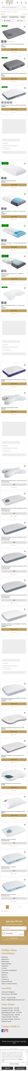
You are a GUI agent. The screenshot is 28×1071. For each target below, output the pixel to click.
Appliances (5, 959)
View (14, 484)
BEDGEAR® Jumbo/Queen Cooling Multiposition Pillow (12, 755)
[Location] (17, 2)
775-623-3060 (11, 997)
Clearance (4, 966)
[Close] (26, 1052)
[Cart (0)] (25, 2)
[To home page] (9, 2)
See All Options (10, 41)
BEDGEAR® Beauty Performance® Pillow (9, 407)
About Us (4, 977)
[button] (2, 2)
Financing (4, 972)
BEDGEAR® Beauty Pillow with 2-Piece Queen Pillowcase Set (14, 480)
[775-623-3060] (21, 2)
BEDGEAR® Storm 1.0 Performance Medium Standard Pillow (13, 105)
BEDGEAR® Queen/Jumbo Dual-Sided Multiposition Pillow (13, 811)
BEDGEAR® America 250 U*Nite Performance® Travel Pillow (13, 379)
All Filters (8, 20)
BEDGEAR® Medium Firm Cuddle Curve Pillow (10, 783)
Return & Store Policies (9, 984)
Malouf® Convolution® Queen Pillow (8, 180)
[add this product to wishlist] (25, 27)
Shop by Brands (6, 981)
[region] (14, 1060)
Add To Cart (14, 49)
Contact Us (5, 979)
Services (4, 975)
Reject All (7, 1068)
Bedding (15, 11)
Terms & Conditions (14, 1048)
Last (20, 907)
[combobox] (20, 20)
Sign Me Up (14, 938)
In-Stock (4, 968)
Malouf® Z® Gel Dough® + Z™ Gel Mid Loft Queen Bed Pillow (13, 243)
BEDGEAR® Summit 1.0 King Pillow (8, 866)
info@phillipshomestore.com (15, 1000)
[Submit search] (24, 7)
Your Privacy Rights (14, 1063)
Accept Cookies (20, 1068)
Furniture (4, 957)
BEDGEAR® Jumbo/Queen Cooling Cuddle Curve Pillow (12, 727)
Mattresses (9, 11)
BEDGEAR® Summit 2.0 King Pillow (8, 894)
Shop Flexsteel (6, 964)
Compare (15, 52)
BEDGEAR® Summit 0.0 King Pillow (8, 839)
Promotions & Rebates (9, 970)
